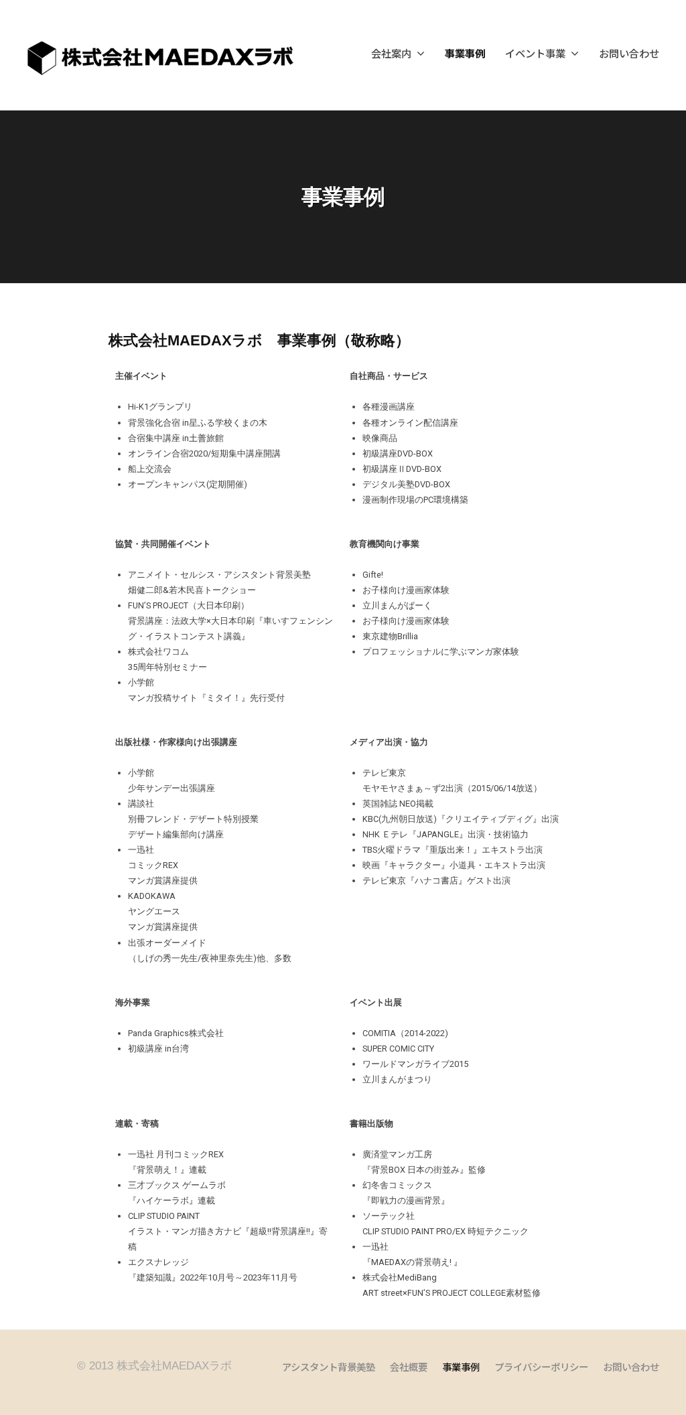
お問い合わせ (629, 53)
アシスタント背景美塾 (328, 1366)
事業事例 (465, 53)
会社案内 (391, 53)
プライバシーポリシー (541, 1366)
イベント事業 (535, 53)
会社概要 (408, 1366)
